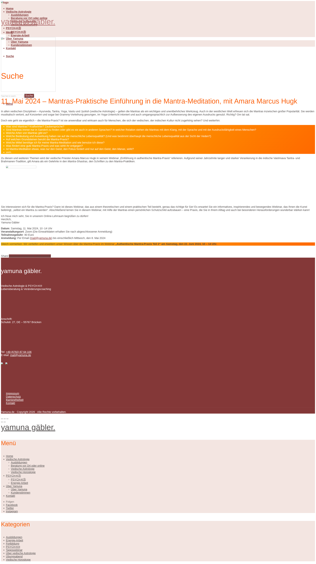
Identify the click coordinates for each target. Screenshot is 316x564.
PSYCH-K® (13, 546)
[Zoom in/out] (7, 418)
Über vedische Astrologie (21, 553)
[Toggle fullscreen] (5, 418)
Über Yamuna (14, 486)
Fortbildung (12, 543)
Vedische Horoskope (23, 472)
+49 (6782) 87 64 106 (18, 351)
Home (9, 8)
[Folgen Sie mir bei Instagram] (6, 363)
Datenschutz (13, 396)
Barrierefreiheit (14, 399)
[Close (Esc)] (2, 418)
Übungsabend (14, 556)
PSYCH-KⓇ (13, 28)
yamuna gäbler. (28, 21)
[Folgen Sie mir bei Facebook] (2, 363)
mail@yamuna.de (41, 238)
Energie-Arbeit (20, 35)
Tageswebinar (14, 550)
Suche (29, 95)
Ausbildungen (20, 14)
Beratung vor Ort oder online (28, 465)
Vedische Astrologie (18, 11)
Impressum (12, 393)
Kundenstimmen (20, 492)
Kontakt (10, 403)
